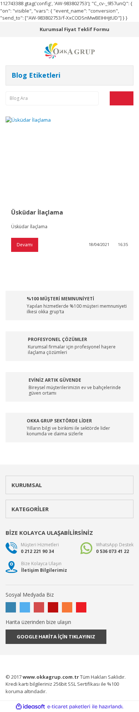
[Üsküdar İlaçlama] (69, 159)
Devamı (25, 245)
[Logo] (70, 50)
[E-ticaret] (68, 707)
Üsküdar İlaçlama (37, 212)
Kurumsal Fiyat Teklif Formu (74, 29)
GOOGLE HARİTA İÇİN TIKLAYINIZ (56, 636)
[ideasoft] (30, 707)
